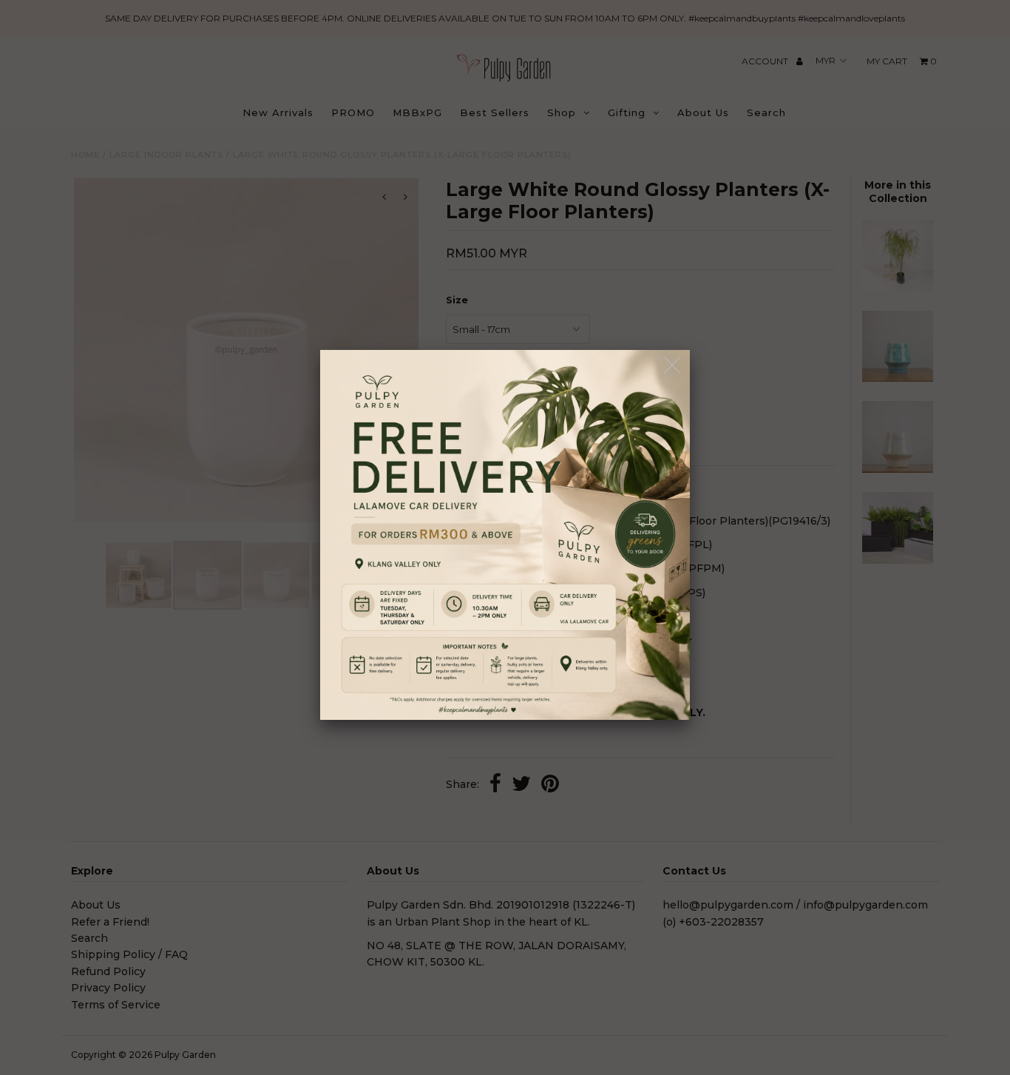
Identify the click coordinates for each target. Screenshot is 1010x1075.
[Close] (673, 366)
